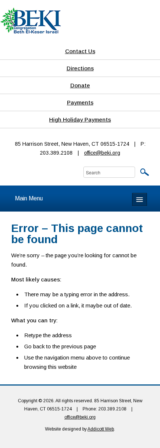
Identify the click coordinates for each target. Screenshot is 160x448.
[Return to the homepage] (30, 20)
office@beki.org (102, 153)
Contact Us (80, 51)
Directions (80, 68)
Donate (80, 85)
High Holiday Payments (80, 119)
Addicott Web (100, 429)
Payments (80, 102)
